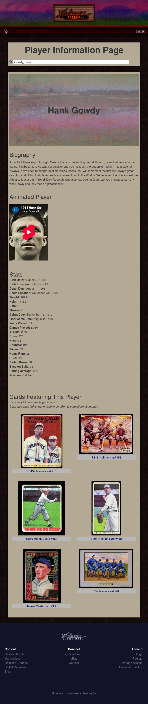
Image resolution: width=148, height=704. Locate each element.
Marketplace (12, 658)
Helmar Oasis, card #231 (42, 606)
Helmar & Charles (16, 663)
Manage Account (132, 663)
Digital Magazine (15, 667)
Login (139, 654)
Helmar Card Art (15, 654)
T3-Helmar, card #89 (106, 591)
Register (137, 658)
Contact (74, 663)
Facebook (74, 654)
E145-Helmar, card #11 (41, 471)
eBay (74, 658)
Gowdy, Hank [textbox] (22, 62)
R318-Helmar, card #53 (106, 457)
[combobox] (71, 61)
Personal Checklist (131, 667)
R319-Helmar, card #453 (41, 539)
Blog (8, 671)
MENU (140, 31)
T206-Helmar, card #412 (106, 539)
